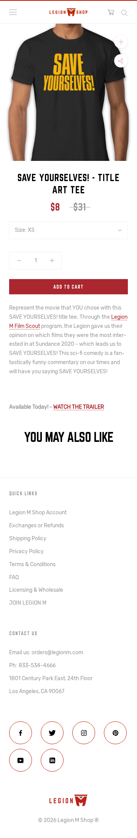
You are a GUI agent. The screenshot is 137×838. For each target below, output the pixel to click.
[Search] (124, 12)
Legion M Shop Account (38, 512)
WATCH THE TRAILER (78, 407)
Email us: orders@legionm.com (46, 652)
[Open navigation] (13, 12)
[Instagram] (83, 732)
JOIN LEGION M (27, 603)
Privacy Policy (26, 551)
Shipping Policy (27, 538)
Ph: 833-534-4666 (32, 665)
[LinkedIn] (52, 760)
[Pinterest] (115, 732)
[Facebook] (20, 732)
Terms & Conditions (32, 564)
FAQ (14, 577)
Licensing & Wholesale (36, 590)
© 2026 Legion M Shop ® (68, 820)
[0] (111, 12)
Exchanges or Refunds (36, 525)
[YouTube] (20, 760)
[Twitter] (52, 732)
